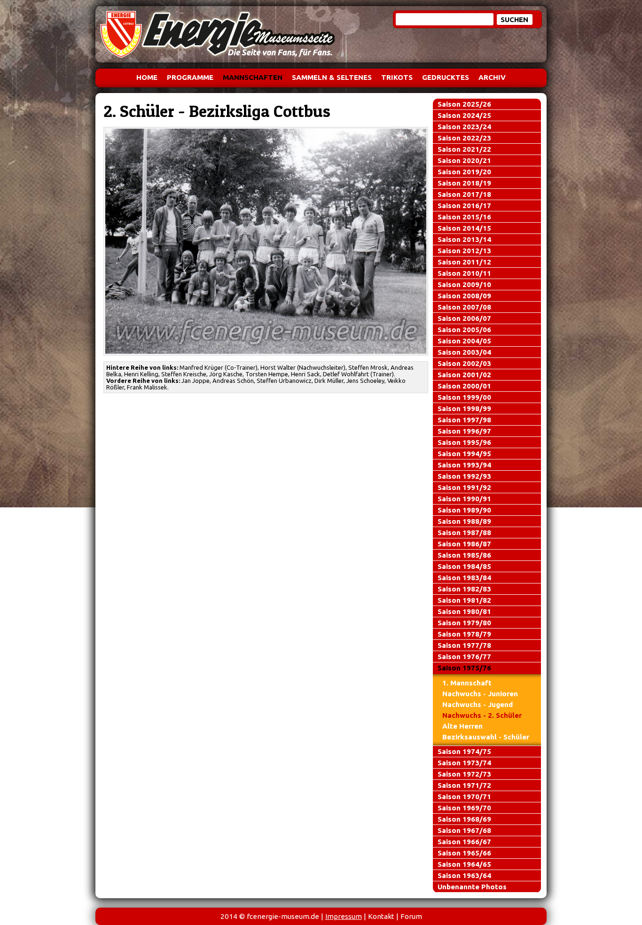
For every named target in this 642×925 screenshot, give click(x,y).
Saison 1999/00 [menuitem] (464, 397)
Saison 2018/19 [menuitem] (464, 183)
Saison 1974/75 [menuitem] (464, 751)
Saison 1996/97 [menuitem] (464, 431)
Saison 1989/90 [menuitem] (464, 510)
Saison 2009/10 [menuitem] (464, 284)
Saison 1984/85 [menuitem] (464, 566)
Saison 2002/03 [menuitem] (464, 363)
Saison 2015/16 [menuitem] (464, 217)
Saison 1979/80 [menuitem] (464, 623)
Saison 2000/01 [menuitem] (464, 386)
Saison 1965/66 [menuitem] (464, 853)
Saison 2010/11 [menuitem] (464, 273)
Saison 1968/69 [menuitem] (464, 819)
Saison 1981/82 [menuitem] (464, 600)
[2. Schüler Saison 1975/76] (266, 241)
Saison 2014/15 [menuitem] (464, 228)
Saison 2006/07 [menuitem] (464, 318)
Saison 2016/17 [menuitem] (464, 206)
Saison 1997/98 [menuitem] (464, 420)
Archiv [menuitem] (492, 77)
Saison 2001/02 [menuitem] (464, 375)
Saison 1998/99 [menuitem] (464, 408)
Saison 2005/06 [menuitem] (464, 330)
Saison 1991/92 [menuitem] (464, 487)
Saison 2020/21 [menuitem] (464, 160)
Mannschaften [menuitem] (252, 77)
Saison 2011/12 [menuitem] (464, 262)
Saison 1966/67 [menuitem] (464, 842)
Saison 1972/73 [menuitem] (464, 774)
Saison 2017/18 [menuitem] (464, 194)
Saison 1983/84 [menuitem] (464, 578)
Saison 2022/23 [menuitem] (464, 138)
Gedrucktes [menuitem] (445, 77)
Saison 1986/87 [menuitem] (464, 544)
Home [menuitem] (146, 77)
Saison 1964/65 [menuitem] (464, 864)
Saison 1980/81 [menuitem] (464, 611)
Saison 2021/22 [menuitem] (464, 149)
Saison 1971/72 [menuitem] (464, 785)
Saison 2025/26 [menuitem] (464, 104)
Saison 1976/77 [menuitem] (464, 657)
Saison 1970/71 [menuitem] (464, 797)
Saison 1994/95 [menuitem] (464, 454)
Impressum (343, 916)
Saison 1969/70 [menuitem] (464, 808)
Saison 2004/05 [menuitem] (464, 341)
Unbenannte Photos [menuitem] (472, 887)
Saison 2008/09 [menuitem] (464, 296)
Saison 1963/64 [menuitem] (464, 875)
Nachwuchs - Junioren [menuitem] (480, 694)
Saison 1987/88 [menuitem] (464, 532)
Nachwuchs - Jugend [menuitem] (477, 704)
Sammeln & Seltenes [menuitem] (332, 77)
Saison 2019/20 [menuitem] (464, 172)
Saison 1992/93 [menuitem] (464, 476)
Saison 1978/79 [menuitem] (464, 634)
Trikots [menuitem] (397, 77)
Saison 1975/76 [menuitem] (464, 668)
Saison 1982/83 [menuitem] (464, 589)
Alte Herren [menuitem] (462, 726)
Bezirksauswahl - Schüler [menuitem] (485, 737)
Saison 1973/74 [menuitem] (464, 763)
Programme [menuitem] (190, 77)
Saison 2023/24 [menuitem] (464, 127)
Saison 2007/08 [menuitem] (464, 307)
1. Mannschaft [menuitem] (467, 683)
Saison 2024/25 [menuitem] (464, 115)
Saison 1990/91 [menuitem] (464, 499)
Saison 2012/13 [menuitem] (464, 251)
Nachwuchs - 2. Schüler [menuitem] (482, 715)
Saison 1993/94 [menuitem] (464, 465)
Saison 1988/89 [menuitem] (464, 521)
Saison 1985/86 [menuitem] (464, 555)
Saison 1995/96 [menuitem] (464, 442)
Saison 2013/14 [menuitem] (464, 239)
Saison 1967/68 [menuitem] (464, 830)
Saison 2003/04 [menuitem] (464, 352)
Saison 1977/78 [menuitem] (464, 645)
